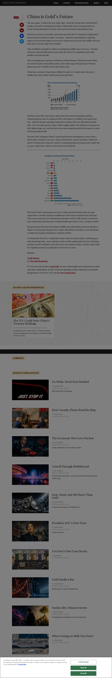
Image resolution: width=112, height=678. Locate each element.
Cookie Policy (22, 664)
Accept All (83, 673)
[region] (56, 667)
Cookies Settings (83, 662)
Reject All (83, 668)
